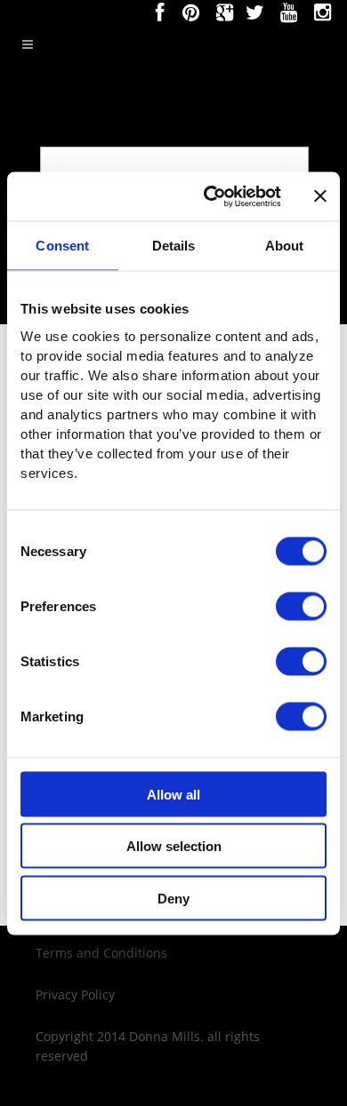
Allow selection (174, 846)
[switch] (301, 606)
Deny (173, 897)
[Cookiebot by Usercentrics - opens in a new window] (210, 196)
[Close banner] (320, 196)
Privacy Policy (75, 994)
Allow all (173, 793)
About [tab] (284, 245)
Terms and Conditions (101, 952)
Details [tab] (174, 245)
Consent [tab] (62, 245)
